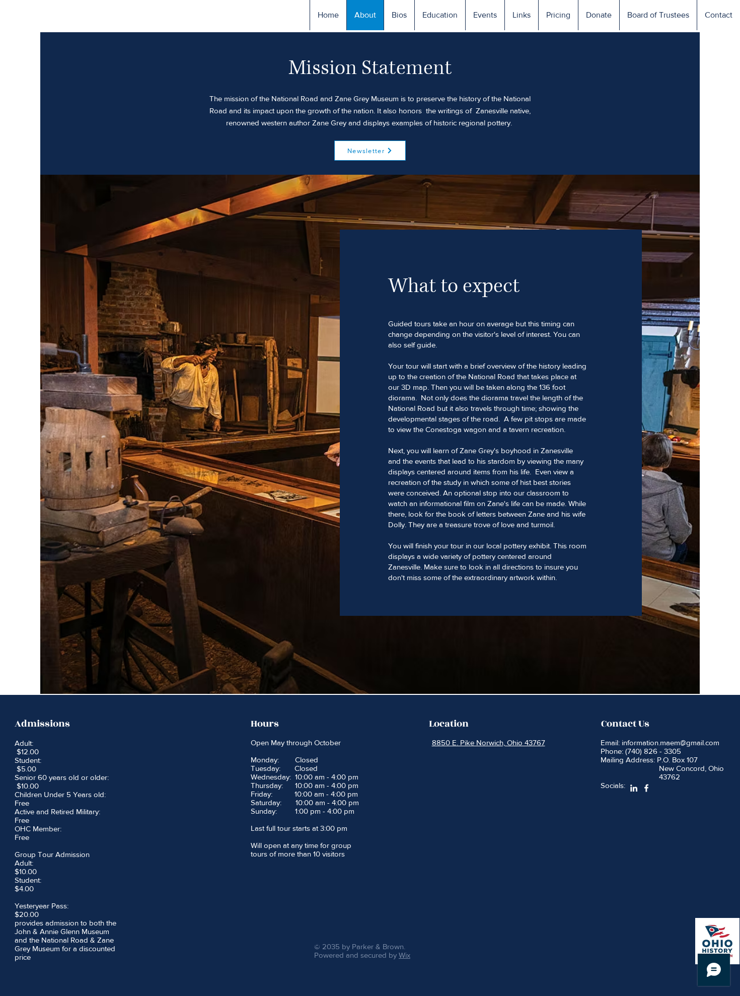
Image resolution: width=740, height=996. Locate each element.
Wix (404, 955)
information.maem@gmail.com (670, 742)
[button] (399, 15)
